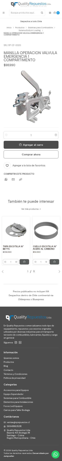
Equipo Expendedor (14, 394)
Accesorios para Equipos (16, 390)
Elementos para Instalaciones (18, 402)
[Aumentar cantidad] (55, 135)
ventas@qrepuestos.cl (18, 422)
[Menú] (3, 13)
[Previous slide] (3, 271)
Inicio (9, 27)
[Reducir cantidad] (6, 135)
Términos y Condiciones (15, 374)
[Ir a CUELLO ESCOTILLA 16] (46, 230)
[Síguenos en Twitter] (20, 342)
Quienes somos (11, 358)
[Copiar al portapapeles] (20, 179)
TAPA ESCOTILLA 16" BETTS (13, 247)
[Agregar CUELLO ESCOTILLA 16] (54, 262)
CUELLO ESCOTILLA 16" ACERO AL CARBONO (45, 247)
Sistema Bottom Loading (30, 30)
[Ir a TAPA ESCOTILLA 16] (16, 230)
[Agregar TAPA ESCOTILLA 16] (24, 262)
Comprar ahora (31, 154)
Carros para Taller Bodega (17, 410)
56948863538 (14, 426)
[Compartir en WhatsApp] (6, 179)
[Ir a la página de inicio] (31, 4)
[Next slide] (58, 271)
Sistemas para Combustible (40, 27)
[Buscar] (42, 13)
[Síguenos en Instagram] (15, 342)
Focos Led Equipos (13, 406)
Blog (6, 366)
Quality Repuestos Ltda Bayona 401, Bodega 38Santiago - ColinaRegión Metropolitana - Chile (21, 434)
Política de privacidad (14, 378)
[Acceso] (50, 13)
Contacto (8, 370)
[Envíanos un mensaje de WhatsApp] (55, 454)
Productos (19, 27)
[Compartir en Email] (13, 179)
